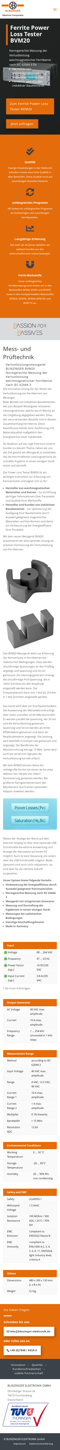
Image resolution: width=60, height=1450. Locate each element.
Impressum (19, 1444)
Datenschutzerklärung (41, 1444)
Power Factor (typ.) (16, 967)
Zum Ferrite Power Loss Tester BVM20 (29, 106)
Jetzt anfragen (22, 124)
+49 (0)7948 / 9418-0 (23, 1350)
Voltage (12, 952)
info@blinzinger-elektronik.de (30, 1331)
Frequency (14, 958)
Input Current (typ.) (16, 978)
